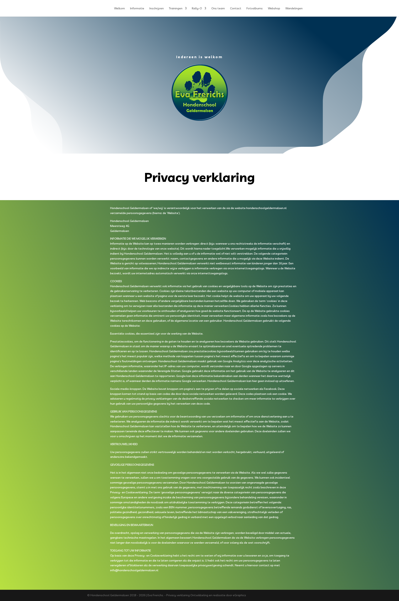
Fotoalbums (254, 8)
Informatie (137, 8)
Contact (235, 8)
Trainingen (175, 8)
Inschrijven (156, 8)
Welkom (119, 8)
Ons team (218, 8)
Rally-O (197, 8)
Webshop (274, 8)
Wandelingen (294, 8)
